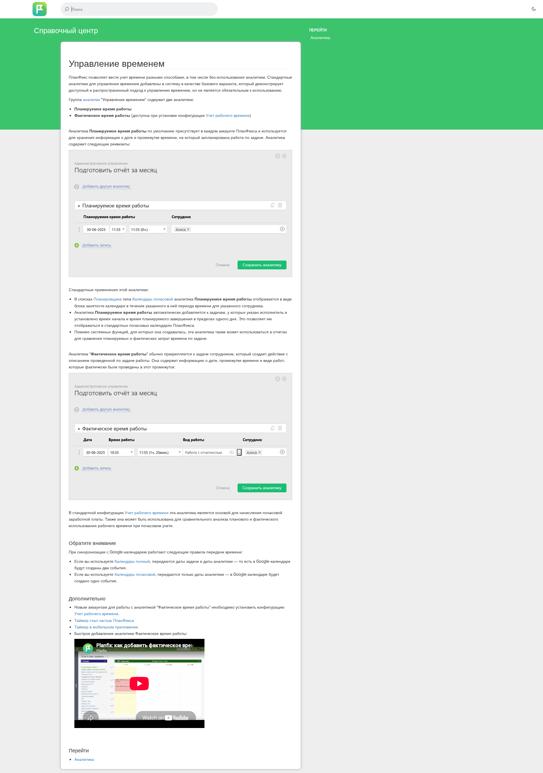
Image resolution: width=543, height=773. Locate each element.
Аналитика (320, 37)
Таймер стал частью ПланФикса (104, 620)
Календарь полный (132, 561)
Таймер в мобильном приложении (106, 627)
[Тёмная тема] (533, 9)
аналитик (91, 99)
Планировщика (108, 299)
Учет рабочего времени (228, 115)
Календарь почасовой (152, 299)
